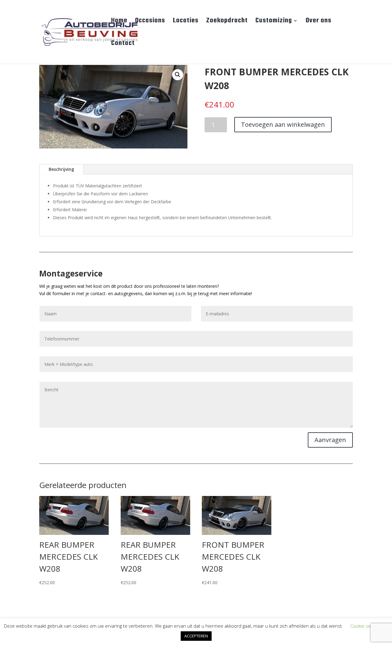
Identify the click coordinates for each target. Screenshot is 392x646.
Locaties (185, 22)
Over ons (318, 22)
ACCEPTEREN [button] (196, 636)
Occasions (150, 22)
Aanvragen (330, 440)
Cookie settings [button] (366, 626)
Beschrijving (61, 169)
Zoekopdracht (227, 22)
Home (119, 22)
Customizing (273, 22)
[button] (177, 74)
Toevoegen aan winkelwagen (283, 124)
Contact (123, 44)
